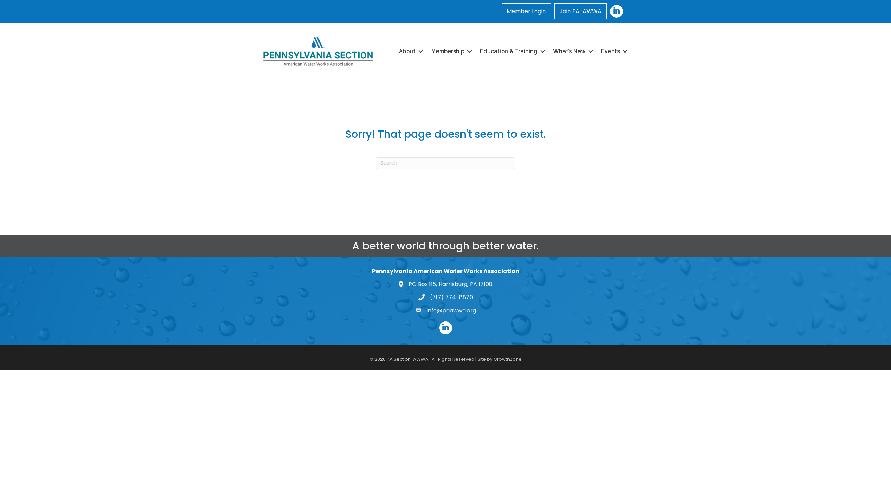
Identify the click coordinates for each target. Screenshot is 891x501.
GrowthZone (508, 359)
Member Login (526, 11)
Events (610, 51)
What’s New (569, 51)
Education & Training (508, 51)
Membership (447, 51)
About (407, 51)
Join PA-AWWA (580, 11)
